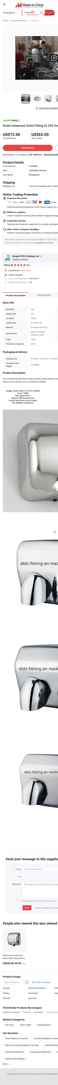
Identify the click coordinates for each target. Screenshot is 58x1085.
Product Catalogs (42, 982)
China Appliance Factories (16, 1038)
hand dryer (33, 993)
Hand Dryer (34, 20)
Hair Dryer (9, 1024)
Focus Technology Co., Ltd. (35, 1074)
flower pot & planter (37, 988)
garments (32, 998)
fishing (6, 993)
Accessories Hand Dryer (40, 1052)
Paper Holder (25, 1024)
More (5, 1064)
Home (5, 20)
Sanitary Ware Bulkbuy (15, 1058)
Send (27, 907)
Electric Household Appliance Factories (22, 1045)
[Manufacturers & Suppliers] (29, 5)
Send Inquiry (27, 147)
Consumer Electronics (19, 20)
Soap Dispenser (44, 1024)
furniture (6, 998)
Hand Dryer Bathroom (14, 1052)
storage (6, 988)
